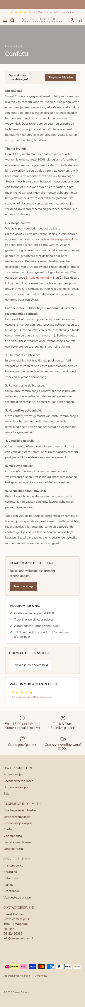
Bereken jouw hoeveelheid (30, 665)
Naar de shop (23, 586)
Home (9, 46)
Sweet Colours (21, 992)
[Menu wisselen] (5, 20)
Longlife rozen (13, 849)
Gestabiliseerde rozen (17, 842)
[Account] (70, 20)
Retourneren (11, 878)
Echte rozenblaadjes (16, 817)
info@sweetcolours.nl (18, 938)
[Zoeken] (14, 20)
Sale (6, 793)
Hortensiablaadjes (15, 787)
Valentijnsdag (12, 836)
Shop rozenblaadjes (60, 77)
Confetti (8, 829)
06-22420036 (12, 934)
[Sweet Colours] (42, 20)
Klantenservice (13, 865)
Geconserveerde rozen (18, 781)
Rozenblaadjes (13, 774)
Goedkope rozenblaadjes (20, 810)
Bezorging (10, 872)
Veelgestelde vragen (17, 897)
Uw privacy (41, 975)
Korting (8, 885)
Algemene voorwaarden (16, 975)
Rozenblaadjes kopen (17, 823)
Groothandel (11, 891)
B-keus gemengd (61, 239)
